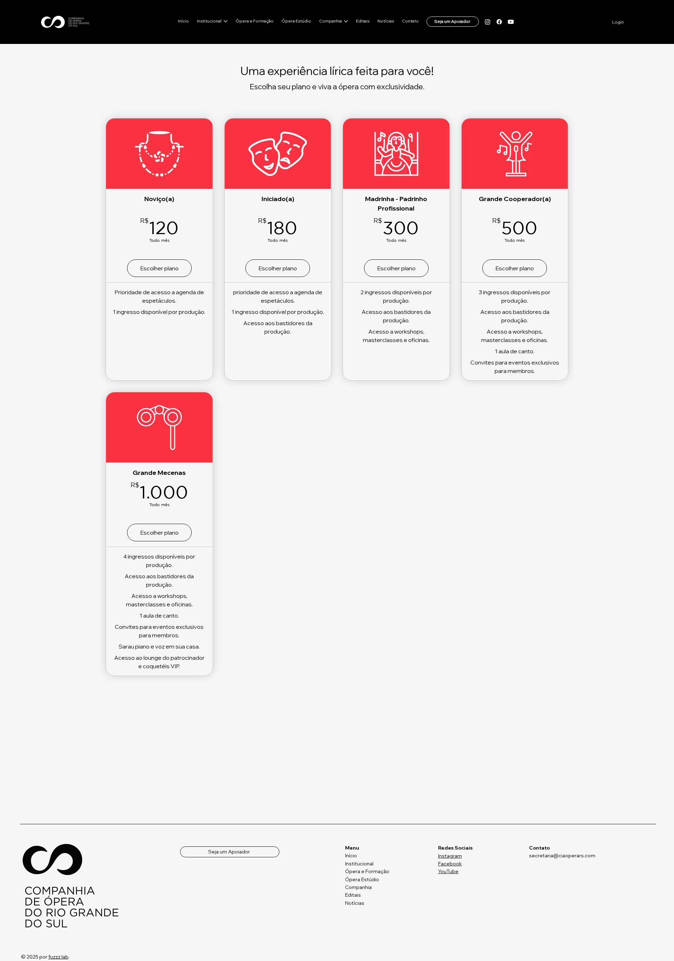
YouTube (448, 871)
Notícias (354, 903)
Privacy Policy (506, 954)
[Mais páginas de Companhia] (346, 21)
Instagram (450, 856)
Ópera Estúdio (362, 879)
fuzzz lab (58, 957)
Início (351, 855)
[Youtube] (510, 21)
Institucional (359, 863)
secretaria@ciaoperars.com (562, 855)
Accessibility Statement (625, 954)
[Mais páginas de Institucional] (225, 21)
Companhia (358, 887)
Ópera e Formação (367, 871)
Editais (353, 895)
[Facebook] (499, 21)
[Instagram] (487, 21)
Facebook (450, 863)
